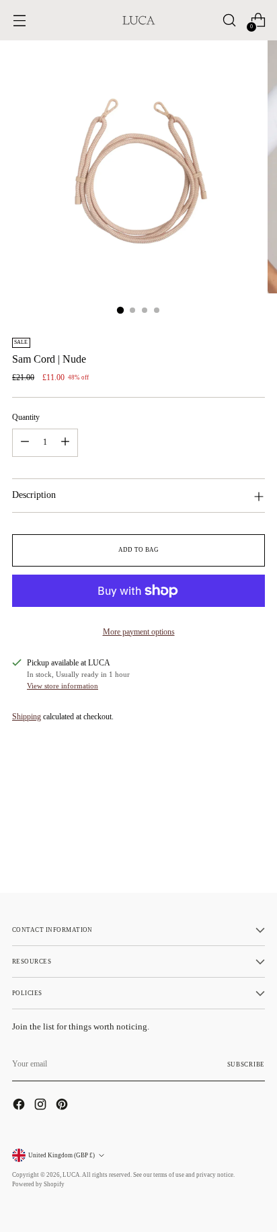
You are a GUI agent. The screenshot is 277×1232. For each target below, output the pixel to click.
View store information (62, 686)
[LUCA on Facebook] (20, 1105)
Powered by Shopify (38, 1184)
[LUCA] (138, 20)
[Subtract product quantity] (25, 442)
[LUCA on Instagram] (42, 1105)
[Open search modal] (229, 20)
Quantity (26, 417)
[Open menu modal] (19, 20)
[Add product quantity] (65, 442)
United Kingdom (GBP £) (61, 1155)
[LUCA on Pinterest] (63, 1105)
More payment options (139, 632)
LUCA (71, 1174)
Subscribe (246, 1064)
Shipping (26, 716)
